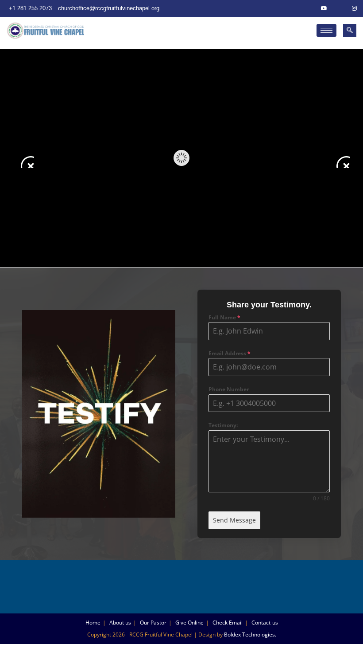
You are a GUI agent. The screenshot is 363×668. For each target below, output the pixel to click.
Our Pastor (153, 622)
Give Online (189, 622)
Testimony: (223, 425)
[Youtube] (324, 8)
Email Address (230, 353)
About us (120, 622)
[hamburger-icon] (326, 30)
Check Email (227, 622)
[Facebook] (309, 8)
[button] (349, 30)
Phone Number (229, 389)
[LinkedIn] (339, 8)
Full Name (224, 317)
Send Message (234, 520)
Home (92, 622)
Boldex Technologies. (250, 634)
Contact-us (264, 622)
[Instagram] (354, 8)
